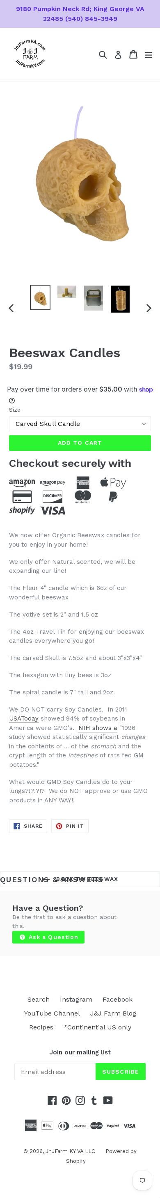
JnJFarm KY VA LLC (70, 1151)
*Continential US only (97, 1027)
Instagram (76, 999)
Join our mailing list (80, 1052)
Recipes (41, 1027)
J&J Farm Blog (113, 1013)
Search (38, 999)
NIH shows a (97, 728)
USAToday (24, 718)
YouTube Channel (52, 1013)
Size (15, 409)
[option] (40, 297)
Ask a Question (53, 937)
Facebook (118, 999)
